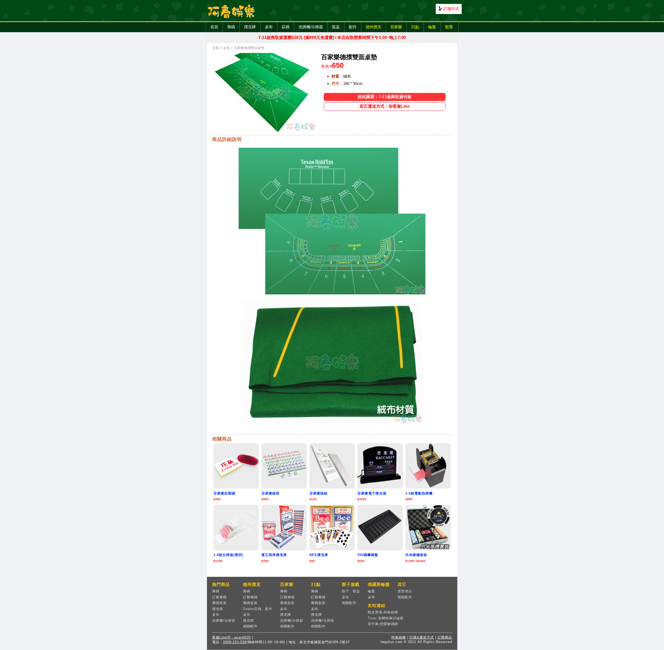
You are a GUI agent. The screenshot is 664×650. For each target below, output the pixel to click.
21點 (415, 27)
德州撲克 (373, 27)
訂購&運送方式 (422, 637)
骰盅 (336, 27)
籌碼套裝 (219, 603)
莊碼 (285, 27)
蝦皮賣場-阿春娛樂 (383, 612)
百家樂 (396, 27)
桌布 (269, 27)
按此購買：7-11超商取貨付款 (385, 96)
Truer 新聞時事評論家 (386, 618)
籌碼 (231, 27)
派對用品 (405, 591)
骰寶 (449, 27)
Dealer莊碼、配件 (257, 609)
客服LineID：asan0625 (231, 637)
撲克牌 (250, 27)
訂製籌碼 (219, 597)
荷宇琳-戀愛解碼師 (383, 624)
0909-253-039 (234, 642)
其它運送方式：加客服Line (384, 106)
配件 (353, 27)
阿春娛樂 (398, 637)
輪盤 (432, 27)
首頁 (214, 27)
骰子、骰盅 (351, 591)
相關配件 (250, 626)
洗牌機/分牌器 (311, 27)
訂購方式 (451, 8)
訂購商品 (445, 637)
